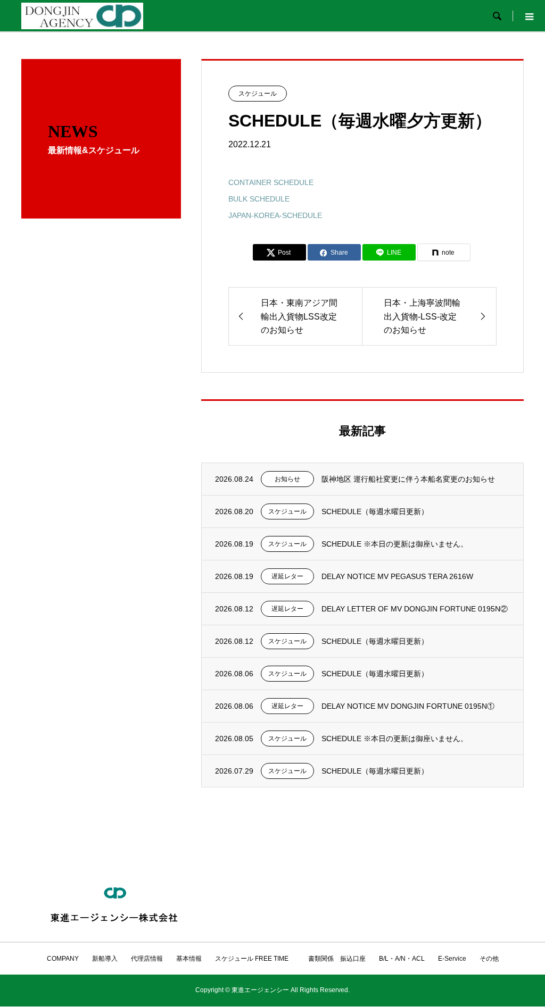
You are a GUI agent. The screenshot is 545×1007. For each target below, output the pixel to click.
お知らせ (287, 479)
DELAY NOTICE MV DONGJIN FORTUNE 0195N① (407, 706)
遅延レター (287, 576)
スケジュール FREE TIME (251, 958)
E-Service (452, 958)
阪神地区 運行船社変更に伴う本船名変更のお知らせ (408, 479)
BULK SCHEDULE (259, 199)
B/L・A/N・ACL (402, 958)
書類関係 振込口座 (334, 958)
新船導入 (105, 958)
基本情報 (189, 958)
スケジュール (257, 93)
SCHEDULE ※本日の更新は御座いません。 (394, 544)
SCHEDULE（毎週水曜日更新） (374, 511)
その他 (489, 958)
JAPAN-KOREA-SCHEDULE (275, 215)
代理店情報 (147, 958)
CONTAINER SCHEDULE (270, 182)
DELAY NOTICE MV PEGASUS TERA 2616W (397, 576)
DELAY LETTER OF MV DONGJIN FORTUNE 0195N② (414, 609)
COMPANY (63, 958)
